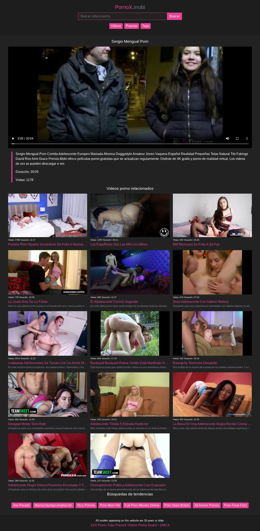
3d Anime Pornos (206, 505)
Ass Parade (21, 505)
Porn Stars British (177, 505)
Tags (145, 26)
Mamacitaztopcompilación (53, 505)
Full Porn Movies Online (142, 505)
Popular (131, 26)
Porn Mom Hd (110, 505)
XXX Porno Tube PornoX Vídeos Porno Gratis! (123, 525)
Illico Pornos (86, 505)
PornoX (130, 7)
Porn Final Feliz (235, 505)
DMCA (165, 525)
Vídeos (116, 26)
